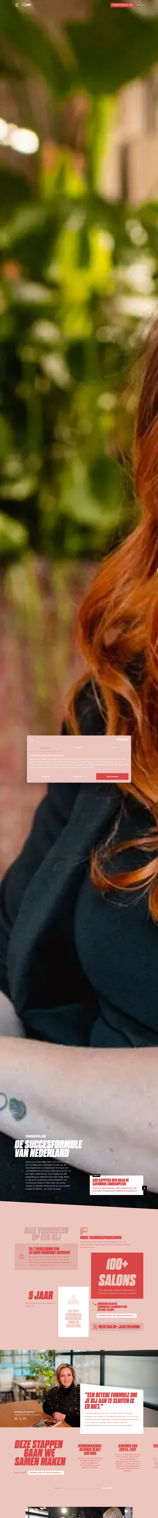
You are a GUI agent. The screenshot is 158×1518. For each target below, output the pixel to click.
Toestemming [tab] (44, 748)
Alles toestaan (112, 776)
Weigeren (46, 776)
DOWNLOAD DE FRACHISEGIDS (116, 1315)
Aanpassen (77, 776)
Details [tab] (79, 747)
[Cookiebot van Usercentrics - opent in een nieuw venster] (118, 740)
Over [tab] (114, 747)
